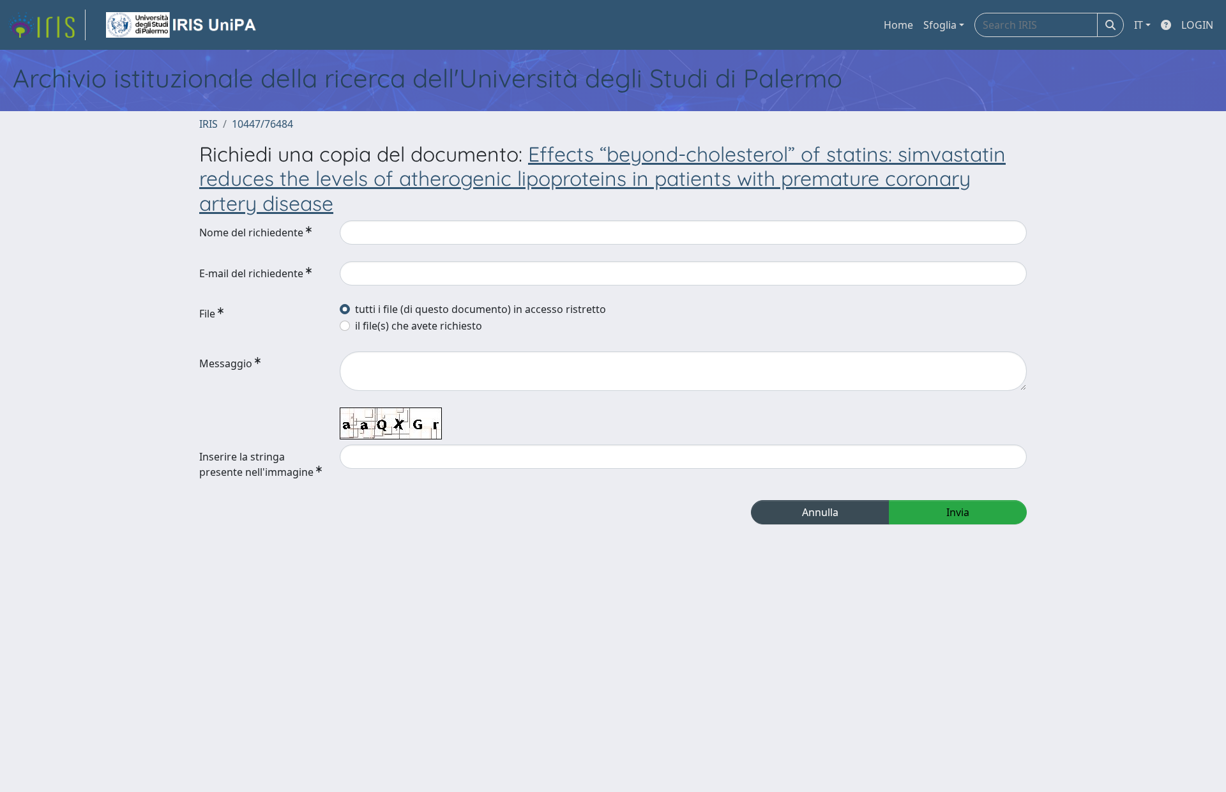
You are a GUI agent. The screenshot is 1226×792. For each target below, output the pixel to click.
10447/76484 (262, 124)
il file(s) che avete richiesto (418, 326)
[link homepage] (47, 25)
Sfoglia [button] (940, 25)
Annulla (820, 512)
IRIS (208, 124)
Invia (957, 512)
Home (898, 25)
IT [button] (1138, 25)
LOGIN (1197, 25)
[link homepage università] (182, 25)
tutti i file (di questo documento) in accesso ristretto (480, 309)
